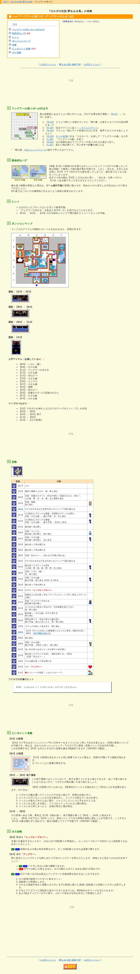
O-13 (50, 136)
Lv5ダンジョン (92, 64)
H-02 (50, 142)
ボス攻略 (16, 52)
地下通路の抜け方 (42, 633)
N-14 (50, 122)
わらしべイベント (36, 150)
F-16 (50, 128)
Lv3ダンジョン (48, 64)
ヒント (15, 37)
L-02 (50, 145)
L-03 (50, 139)
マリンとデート (89, 128)
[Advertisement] (59, 88)
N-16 (50, 130)
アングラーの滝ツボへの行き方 (28, 29)
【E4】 (20, 509)
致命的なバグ (19, 33)
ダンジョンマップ (21, 41)
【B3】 (20, 632)
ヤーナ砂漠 (62, 136)
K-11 (114, 114)
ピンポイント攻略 (21, 49)
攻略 (14, 45)
